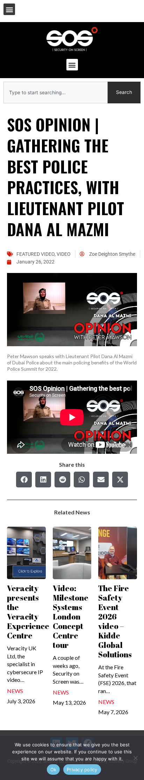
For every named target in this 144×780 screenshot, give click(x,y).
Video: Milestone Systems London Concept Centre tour (70, 616)
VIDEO (64, 254)
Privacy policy (82, 769)
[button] (9, 9)
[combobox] (55, 92)
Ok (53, 769)
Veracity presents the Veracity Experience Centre (28, 612)
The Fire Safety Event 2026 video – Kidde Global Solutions (115, 621)
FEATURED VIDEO (35, 254)
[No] (135, 757)
